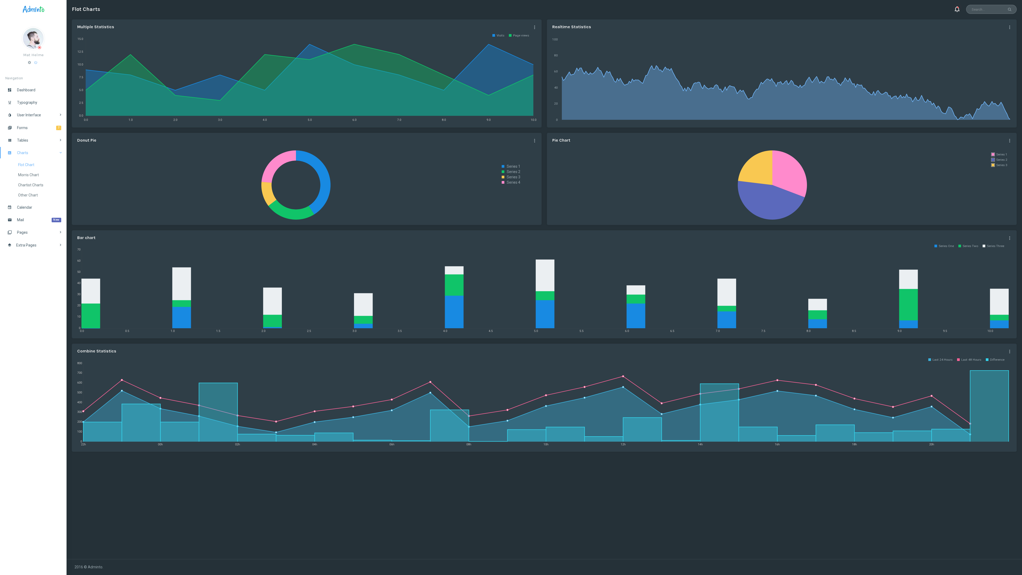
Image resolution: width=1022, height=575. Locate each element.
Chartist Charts (30, 185)
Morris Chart (28, 175)
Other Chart (28, 195)
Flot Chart (26, 165)
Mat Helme (33, 54)
